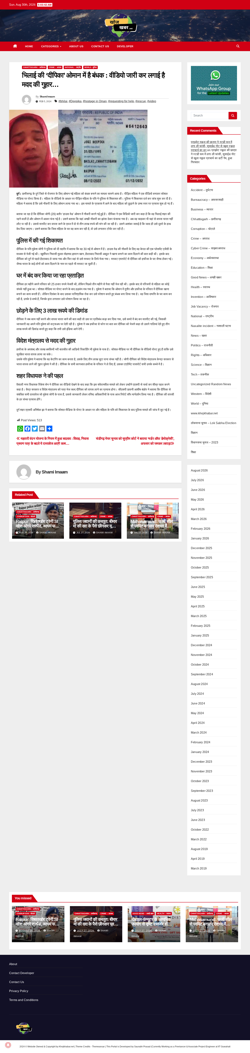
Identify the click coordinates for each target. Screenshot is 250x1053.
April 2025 (198, 606)
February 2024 (200, 742)
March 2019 (199, 868)
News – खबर (199, 335)
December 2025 (201, 548)
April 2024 (198, 722)
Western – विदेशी (201, 393)
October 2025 (200, 567)
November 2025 (201, 557)
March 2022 (199, 839)
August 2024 (199, 684)
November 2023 (201, 771)
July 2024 (197, 693)
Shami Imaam (47, 96)
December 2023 (201, 761)
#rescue (140, 101)
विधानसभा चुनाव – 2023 (204, 442)
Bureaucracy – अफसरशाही (207, 199)
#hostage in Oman (95, 101)
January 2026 (200, 538)
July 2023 (197, 810)
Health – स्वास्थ (200, 287)
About (13, 964)
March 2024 (199, 732)
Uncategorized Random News (211, 384)
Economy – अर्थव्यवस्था (205, 258)
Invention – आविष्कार (203, 296)
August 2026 (199, 470)
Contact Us (100, 46)
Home (29, 46)
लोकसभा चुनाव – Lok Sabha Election (213, 423)
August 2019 (199, 849)
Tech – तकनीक (200, 374)
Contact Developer (21, 973)
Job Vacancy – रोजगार (205, 306)
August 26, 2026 (30, 930)
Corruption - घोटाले (26, 516)
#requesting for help (121, 101)
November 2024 (201, 654)
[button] (237, 46)
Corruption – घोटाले (203, 228)
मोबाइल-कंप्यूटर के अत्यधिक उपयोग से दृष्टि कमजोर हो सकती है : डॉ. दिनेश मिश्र (151, 924)
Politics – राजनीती (202, 345)
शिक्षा (193, 452)
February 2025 (200, 625)
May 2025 (197, 596)
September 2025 (202, 577)
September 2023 (202, 790)
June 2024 (198, 703)
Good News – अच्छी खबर (206, 277)
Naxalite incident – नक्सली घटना (211, 325)
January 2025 (200, 635)
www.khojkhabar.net (204, 413)
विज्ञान (194, 432)
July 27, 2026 (86, 930)
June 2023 (198, 819)
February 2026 (200, 528)
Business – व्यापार (202, 209)
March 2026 (199, 519)
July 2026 (197, 480)
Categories (50, 46)
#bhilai (63, 101)
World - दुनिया (90, 67)
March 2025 (199, 616)
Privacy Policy (18, 991)
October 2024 (200, 664)
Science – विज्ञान (201, 364)
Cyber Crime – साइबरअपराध (208, 248)
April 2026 (198, 509)
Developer (125, 46)
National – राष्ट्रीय (73, 67)
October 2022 (200, 829)
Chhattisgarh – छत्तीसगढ (34, 67)
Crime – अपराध (55, 67)
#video (151, 101)
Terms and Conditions (23, 1000)
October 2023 (200, 781)
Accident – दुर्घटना (202, 190)
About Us (76, 46)
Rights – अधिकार (201, 355)
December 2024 (201, 645)
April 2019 (198, 858)
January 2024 (200, 752)
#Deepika (75, 101)
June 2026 (198, 489)
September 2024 (202, 674)
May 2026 (197, 499)
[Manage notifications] (8, 1045)
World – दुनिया (199, 403)
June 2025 (198, 587)
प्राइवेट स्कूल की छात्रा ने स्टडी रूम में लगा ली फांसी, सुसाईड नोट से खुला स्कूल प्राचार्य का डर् (213, 146)
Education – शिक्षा (202, 267)
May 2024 (197, 713)
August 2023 (199, 800)
